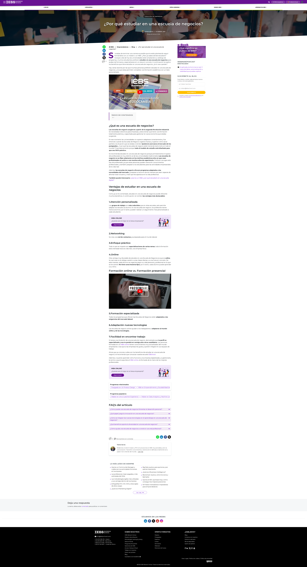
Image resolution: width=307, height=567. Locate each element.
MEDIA (131, 7)
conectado (85, 506)
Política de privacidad (206, 558)
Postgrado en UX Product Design (123, 387)
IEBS (112, 47)
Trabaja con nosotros (130, 550)
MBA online (125, 344)
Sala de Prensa (129, 541)
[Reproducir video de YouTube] (140, 92)
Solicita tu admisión (190, 539)
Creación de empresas (153, 16)
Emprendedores (123, 47)
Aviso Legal (185, 558)
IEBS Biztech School (130, 535)
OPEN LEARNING (174, 7)
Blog (133, 47)
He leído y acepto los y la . (191, 96)
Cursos (156, 541)
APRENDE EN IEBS (260, 7)
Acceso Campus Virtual (131, 548)
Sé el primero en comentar (125, 439)
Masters (157, 535)
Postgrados (158, 537)
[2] (103, 61)
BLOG (46, 7)
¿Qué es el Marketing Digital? (122, 489)
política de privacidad (185, 96)
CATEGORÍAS (88, 7)
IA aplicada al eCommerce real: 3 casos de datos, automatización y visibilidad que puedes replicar (191, 69)
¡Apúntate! (118, 225)
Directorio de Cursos (160, 548)
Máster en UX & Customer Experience (124, 397)
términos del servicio (196, 95)
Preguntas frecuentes (131, 543)
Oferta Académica (278, 2)
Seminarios (158, 543)
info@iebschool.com (103, 536)
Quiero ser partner (190, 543)
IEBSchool (152, 354)
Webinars (157, 546)
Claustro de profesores (131, 537)
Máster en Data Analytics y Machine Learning (158, 397)
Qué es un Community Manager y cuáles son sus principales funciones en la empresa (124, 469)
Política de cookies (194, 558)
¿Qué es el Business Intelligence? (154, 472)
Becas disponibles (190, 541)
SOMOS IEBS (217, 7)
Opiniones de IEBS (130, 546)
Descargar (191, 55)
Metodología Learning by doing (133, 539)
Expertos (157, 539)
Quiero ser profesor (130, 552)
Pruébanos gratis (293, 2)
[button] (140, 409)
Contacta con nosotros (191, 537)
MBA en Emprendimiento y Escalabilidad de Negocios (157, 387)
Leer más (140, 451)
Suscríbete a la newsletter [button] (132, 556)
